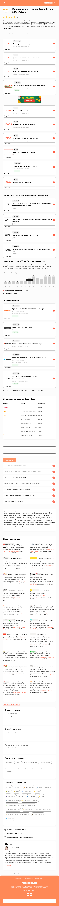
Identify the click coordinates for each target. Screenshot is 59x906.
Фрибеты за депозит (13, 809)
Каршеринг (32, 796)
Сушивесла (9, 762)
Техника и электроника (45, 787)
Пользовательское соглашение (32, 878)
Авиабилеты (27, 791)
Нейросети (10, 818)
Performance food (46, 762)
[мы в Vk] (28, 895)
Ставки (9, 787)
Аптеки (18, 787)
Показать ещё (7, 28)
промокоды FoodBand (47, 675)
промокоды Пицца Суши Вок (12, 673)
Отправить (9, 460)
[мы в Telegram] (31, 895)
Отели (22, 796)
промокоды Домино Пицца (38, 644)
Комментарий (7, 452)
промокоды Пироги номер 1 (11, 659)
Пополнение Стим (13, 800)
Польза (28, 767)
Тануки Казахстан (11, 767)
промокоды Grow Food (47, 657)
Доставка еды (29, 787)
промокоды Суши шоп (20, 613)
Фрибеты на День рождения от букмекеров (38, 809)
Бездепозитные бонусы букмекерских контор (21, 805)
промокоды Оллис (46, 690)
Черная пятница (39, 814)
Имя (4, 445)
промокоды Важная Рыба (11, 551)
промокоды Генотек (19, 567)
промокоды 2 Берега (19, 692)
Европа (35, 762)
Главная (8, 873)
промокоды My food (46, 613)
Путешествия (11, 796)
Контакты (18, 878)
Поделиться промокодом (10, 704)
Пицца (38, 791)
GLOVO (17, 762)
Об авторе (8, 865)
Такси (17, 791)
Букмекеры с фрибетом (30, 800)
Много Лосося (26, 762)
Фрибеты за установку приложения (18, 814)
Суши (9, 791)
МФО (42, 796)
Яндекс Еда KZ (10, 771)
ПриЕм (21, 767)
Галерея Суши (37, 767)
